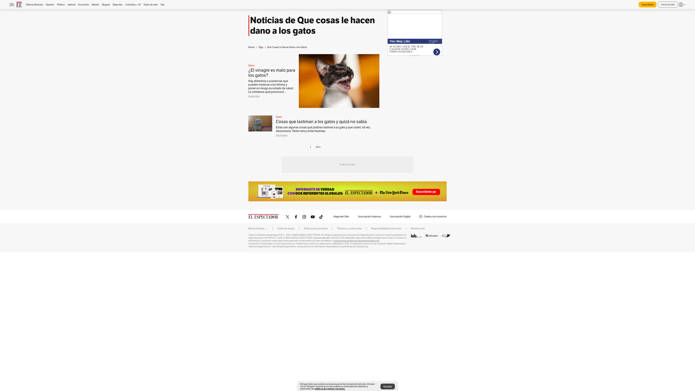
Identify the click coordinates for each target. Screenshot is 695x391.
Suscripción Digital (400, 216)
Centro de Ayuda (285, 228)
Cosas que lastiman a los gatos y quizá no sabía (321, 121)
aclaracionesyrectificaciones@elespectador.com (357, 240)
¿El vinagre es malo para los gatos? (271, 72)
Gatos (251, 65)
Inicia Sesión (668, 4)
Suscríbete (648, 4)
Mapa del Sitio (341, 216)
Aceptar (387, 386)
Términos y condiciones (349, 228)
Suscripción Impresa (369, 216)
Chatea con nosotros (435, 216)
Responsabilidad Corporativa (386, 228)
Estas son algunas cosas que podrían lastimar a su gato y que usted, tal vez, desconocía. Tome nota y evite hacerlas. (323, 129)
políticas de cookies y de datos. (330, 388)
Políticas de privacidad (316, 228)
